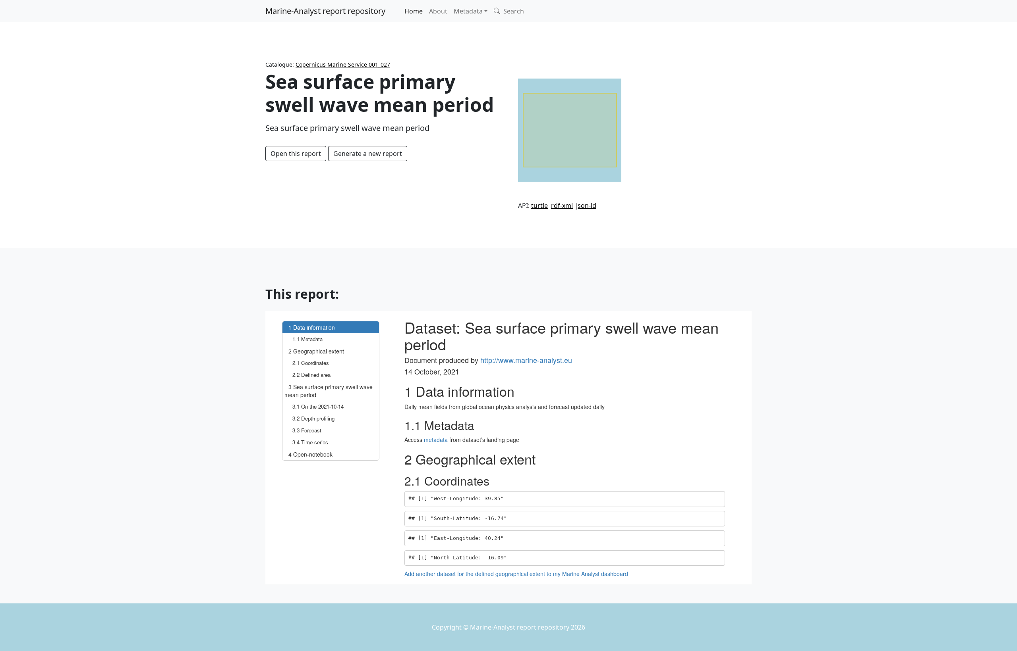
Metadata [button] (468, 11)
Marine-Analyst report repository (325, 11)
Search (513, 11)
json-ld (586, 205)
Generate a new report (367, 153)
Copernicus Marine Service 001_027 (343, 64)
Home (413, 11)
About (438, 11)
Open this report (296, 153)
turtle (539, 205)
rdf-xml (562, 205)
